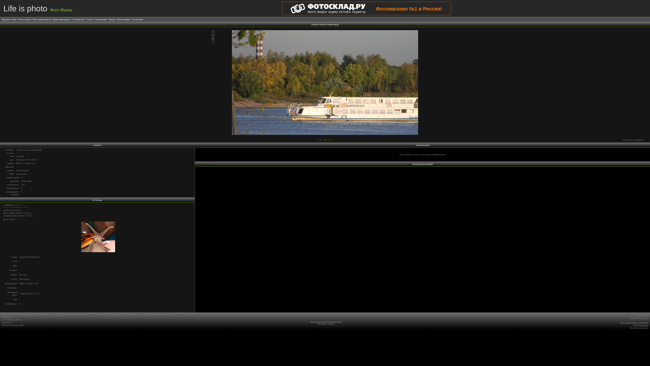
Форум (112, 19)
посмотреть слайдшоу (633, 140)
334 (23, 184)
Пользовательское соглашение (634, 322)
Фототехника (123, 19)
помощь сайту (17, 325)
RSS (28, 213)
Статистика (137, 19)
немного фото (22, 170)
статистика (7, 319)
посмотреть (21, 174)
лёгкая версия (641, 315)
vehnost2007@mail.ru (29, 257)
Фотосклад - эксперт (326, 324)
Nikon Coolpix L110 (25, 163)
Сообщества (78, 19)
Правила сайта (9, 19)
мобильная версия (639, 318)
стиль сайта (7, 317)
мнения (27, 181)
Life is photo (37, 8)
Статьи (89, 19)
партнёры (6, 322)
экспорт (5, 325)
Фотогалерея (24, 19)
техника (20, 156)
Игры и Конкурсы (62, 19)
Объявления (101, 19)
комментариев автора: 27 (15, 215)
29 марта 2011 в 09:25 (26, 159)
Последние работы (42, 19)
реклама (17, 319)
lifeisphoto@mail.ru (639, 328)
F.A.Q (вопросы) (640, 325)
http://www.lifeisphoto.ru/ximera (16, 207)
